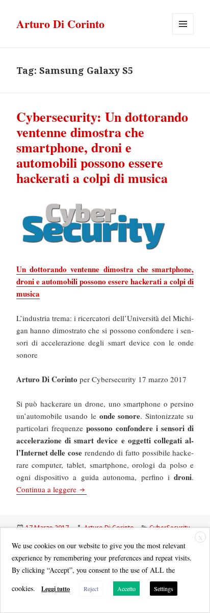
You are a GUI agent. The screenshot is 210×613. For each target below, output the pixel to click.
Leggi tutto (55, 588)
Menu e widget (183, 34)
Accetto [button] (126, 588)
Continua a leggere (51, 489)
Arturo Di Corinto (60, 23)
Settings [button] (163, 588)
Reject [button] (91, 588)
